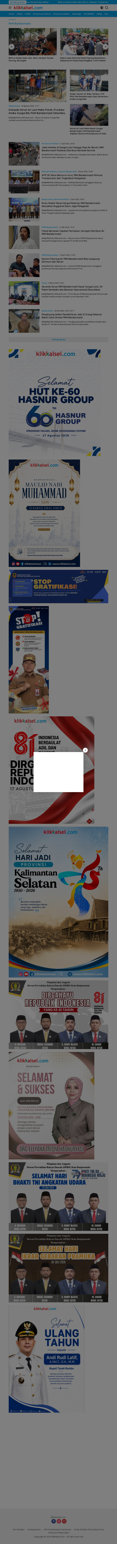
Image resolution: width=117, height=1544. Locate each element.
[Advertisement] (58, 772)
